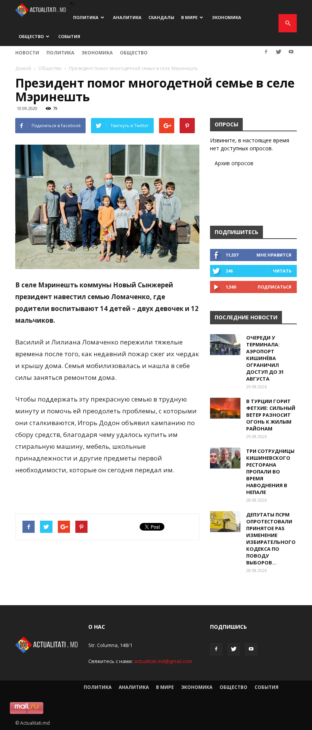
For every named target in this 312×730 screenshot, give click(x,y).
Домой (23, 68)
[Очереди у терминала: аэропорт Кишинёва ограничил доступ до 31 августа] (225, 344)
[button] (288, 23)
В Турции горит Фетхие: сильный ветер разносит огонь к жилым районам (270, 415)
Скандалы (161, 17)
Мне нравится (273, 255)
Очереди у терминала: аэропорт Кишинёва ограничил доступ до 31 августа (265, 358)
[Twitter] (278, 51)
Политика (86, 17)
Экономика (226, 17)
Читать (282, 271)
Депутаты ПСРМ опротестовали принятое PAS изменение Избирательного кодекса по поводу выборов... (271, 538)
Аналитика (127, 17)
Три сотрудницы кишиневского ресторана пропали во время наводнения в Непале (270, 472)
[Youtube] (291, 51)
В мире (189, 17)
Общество (31, 36)
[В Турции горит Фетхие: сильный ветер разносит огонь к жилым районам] (225, 408)
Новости (27, 52)
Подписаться (274, 287)
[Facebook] (266, 51)
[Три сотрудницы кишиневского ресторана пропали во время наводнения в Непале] (225, 458)
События (69, 36)
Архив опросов (234, 163)
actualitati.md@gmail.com (163, 661)
